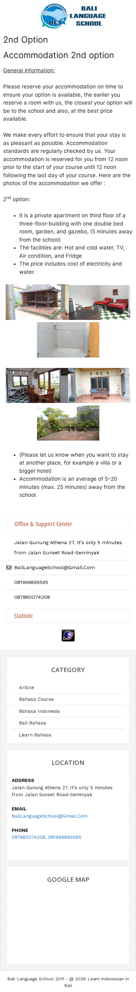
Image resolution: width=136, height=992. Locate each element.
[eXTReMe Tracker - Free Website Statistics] (68, 639)
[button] (14, 12)
